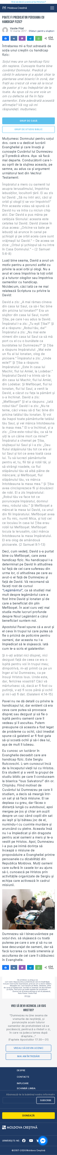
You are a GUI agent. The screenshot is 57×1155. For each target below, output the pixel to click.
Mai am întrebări (28, 1056)
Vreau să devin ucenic (28, 1048)
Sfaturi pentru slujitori (41, 30)
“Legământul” (12, 590)
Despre (21, 1070)
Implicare (23, 1083)
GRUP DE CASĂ (28, 121)
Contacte (23, 1076)
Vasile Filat (17, 28)
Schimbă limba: (26, 1088)
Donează (28, 1115)
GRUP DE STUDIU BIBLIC (28, 129)
